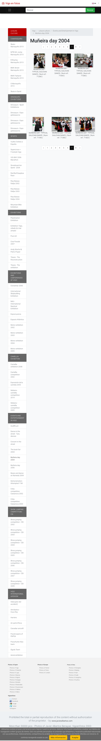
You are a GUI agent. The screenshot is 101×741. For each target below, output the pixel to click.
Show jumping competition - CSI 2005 (17, 552)
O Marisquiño (16, 39)
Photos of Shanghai (75, 668)
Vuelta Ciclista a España (17, 143)
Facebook (15, 701)
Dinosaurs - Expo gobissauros (17, 114)
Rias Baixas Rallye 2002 (15, 182)
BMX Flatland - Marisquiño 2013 (17, 77)
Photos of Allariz (14, 692)
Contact (14, 699)
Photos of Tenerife (15, 670)
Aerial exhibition (17, 655)
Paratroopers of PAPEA (17, 635)
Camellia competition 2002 (15, 374)
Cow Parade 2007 (15, 243)
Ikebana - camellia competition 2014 (15, 394)
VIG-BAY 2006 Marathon (16, 158)
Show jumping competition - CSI (17, 511)
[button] (95, 3)
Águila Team (15, 650)
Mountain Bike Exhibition (16, 206)
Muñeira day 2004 (15, 458)
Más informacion (58, 737)
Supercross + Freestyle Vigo (16, 151)
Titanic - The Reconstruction (16, 258)
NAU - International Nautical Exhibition (15, 305)
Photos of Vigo (14, 668)
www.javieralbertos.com (62, 721)
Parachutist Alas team (17, 643)
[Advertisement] (50, 20)
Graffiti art (14, 426)
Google (14, 703)
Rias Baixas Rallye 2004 (15, 198)
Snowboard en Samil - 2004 (16, 166)
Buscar (90, 10)
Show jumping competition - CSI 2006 (17, 563)
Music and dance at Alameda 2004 (17, 474)
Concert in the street (16, 443)
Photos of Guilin (73, 675)
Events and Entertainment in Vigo (17, 418)
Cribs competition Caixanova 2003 (17, 501)
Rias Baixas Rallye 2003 (15, 190)
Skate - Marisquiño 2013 (17, 45)
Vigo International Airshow (17, 594)
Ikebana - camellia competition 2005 (15, 406)
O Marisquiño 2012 (16, 85)
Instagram (13, 708)
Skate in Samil (16, 91)
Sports (14, 136)
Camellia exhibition (15, 357)
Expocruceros (16, 314)
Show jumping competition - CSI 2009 (17, 583)
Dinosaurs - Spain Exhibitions (17, 106)
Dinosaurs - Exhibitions (16, 98)
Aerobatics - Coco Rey (15, 611)
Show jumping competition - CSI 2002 (17, 522)
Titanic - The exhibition (15, 266)
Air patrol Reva (16, 623)
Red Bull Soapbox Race (17, 174)
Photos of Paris (44, 670)
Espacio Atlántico (17, 319)
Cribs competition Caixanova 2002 (17, 491)
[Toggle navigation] (9, 10)
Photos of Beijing (74, 670)
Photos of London (44, 672)
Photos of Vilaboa (15, 689)
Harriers (14, 617)
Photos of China (71, 664)
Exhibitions (16, 212)
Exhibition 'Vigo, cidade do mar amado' (17, 228)
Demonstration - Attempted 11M (17, 482)
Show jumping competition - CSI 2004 (17, 542)
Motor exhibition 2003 (17, 334)
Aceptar (75, 737)
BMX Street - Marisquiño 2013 (17, 69)
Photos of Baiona (15, 675)
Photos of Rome (44, 668)
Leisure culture (14, 32)
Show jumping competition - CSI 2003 (17, 532)
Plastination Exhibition (15, 219)
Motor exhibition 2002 (17, 326)
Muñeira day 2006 (15, 466)
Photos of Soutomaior (16, 687)
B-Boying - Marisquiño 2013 (17, 61)
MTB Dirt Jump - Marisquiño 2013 (17, 53)
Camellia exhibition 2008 (16, 365)
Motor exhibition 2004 (17, 342)
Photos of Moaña (15, 682)
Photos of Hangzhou (75, 677)
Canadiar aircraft (17, 628)
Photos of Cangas (15, 680)
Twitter (14, 706)
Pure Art (14, 236)
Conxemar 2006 (17, 286)
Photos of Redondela (16, 684)
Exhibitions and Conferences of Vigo (16, 276)
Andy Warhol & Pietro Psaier (16, 250)
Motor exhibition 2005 (17, 350)
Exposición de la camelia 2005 (17, 383)
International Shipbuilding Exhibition (15, 293)
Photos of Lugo (14, 672)
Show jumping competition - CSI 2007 (17, 573)
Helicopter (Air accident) (16, 603)
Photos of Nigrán (15, 677)
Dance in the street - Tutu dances (15, 433)
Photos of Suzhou (74, 680)
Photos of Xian (73, 672)
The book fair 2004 (16, 450)
